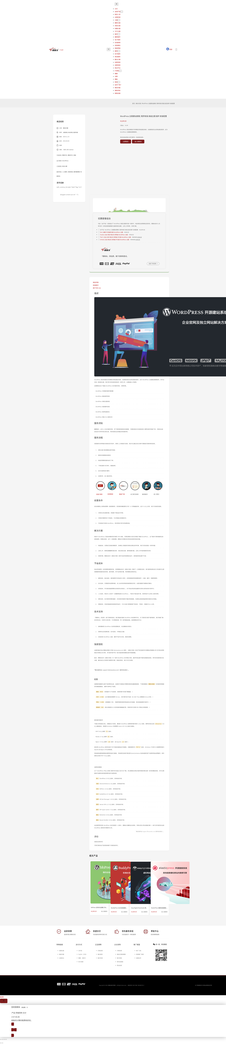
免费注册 (61, 951)
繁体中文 (70, 155)
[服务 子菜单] (119, 51)
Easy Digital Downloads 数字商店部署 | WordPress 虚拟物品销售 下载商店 (139, 908)
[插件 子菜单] (119, 34)
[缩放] (0, 1039)
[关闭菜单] (116, 4)
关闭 (2, 997)
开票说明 (119, 951)
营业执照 (119, 965)
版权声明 (210, 985)
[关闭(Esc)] (6, 1039)
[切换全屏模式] (2, 1039)
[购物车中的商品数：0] (176, 49)
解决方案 (138, 103)
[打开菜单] (108, 49)
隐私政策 (205, 985)
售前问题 (61, 954)
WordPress (65, 161)
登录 (170, 49)
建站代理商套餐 (121, 954)
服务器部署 (77, 172)
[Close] (3, 1001)
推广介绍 (138, 951)
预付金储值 (120, 962)
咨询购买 (110, 494)
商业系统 (70, 132)
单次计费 (64, 166)
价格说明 (100, 951)
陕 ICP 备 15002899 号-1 (138, 985)
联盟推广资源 (140, 954)
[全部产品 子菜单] (121, 12)
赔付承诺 (100, 958)
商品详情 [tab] (96, 282)
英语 (75, 155)
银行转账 (119, 958)
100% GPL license (68, 150)
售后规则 (100, 954)
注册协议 (61, 958)
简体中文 (64, 155)
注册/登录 (99, 494)
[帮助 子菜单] (119, 82)
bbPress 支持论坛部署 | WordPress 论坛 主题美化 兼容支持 (99, 907)
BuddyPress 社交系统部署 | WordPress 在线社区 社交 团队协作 (119, 908)
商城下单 (122, 494)
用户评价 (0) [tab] (97, 288)
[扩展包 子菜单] (120, 71)
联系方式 (201, 985)
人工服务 (64, 172)
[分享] (4, 1039)
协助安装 (70, 172)
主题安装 (65, 132)
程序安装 (75, 132)
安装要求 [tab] (96, 285)
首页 (133, 103)
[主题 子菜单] (119, 20)
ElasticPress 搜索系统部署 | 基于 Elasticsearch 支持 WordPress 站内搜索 (159, 908)
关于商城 (197, 985)
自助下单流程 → (153, 263)
